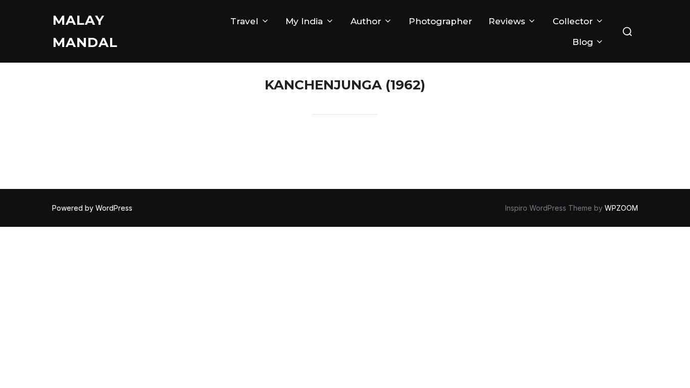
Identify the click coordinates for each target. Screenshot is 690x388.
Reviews (506, 21)
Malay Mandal (85, 31)
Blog (582, 42)
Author (366, 21)
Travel (244, 21)
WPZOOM (621, 208)
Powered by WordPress (92, 208)
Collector (573, 21)
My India (304, 21)
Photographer (440, 21)
